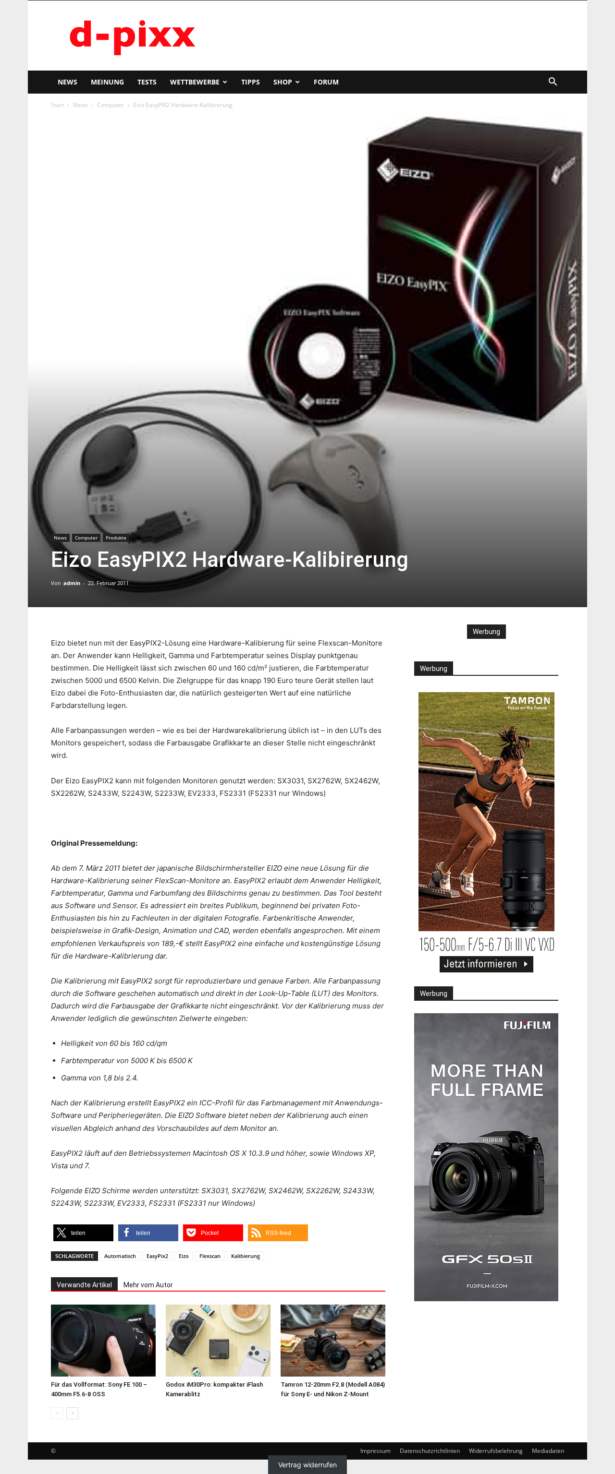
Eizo (184, 1255)
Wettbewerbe (195, 81)
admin (71, 583)
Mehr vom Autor (148, 1285)
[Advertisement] (389, 35)
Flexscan (210, 1255)
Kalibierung (245, 1255)
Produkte (116, 537)
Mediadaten (548, 1451)
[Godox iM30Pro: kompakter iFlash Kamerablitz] (218, 1341)
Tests (147, 81)
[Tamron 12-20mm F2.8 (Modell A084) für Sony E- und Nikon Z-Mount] (333, 1341)
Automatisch (120, 1255)
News (67, 81)
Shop (282, 81)
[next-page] (72, 1413)
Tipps (250, 81)
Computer (110, 105)
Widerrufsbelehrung (496, 1451)
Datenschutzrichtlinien (430, 1451)
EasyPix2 (157, 1255)
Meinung (107, 81)
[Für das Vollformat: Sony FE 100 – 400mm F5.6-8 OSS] (103, 1341)
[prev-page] (57, 1413)
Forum (326, 81)
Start (57, 105)
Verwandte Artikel (84, 1285)
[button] (552, 82)
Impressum (375, 1451)
